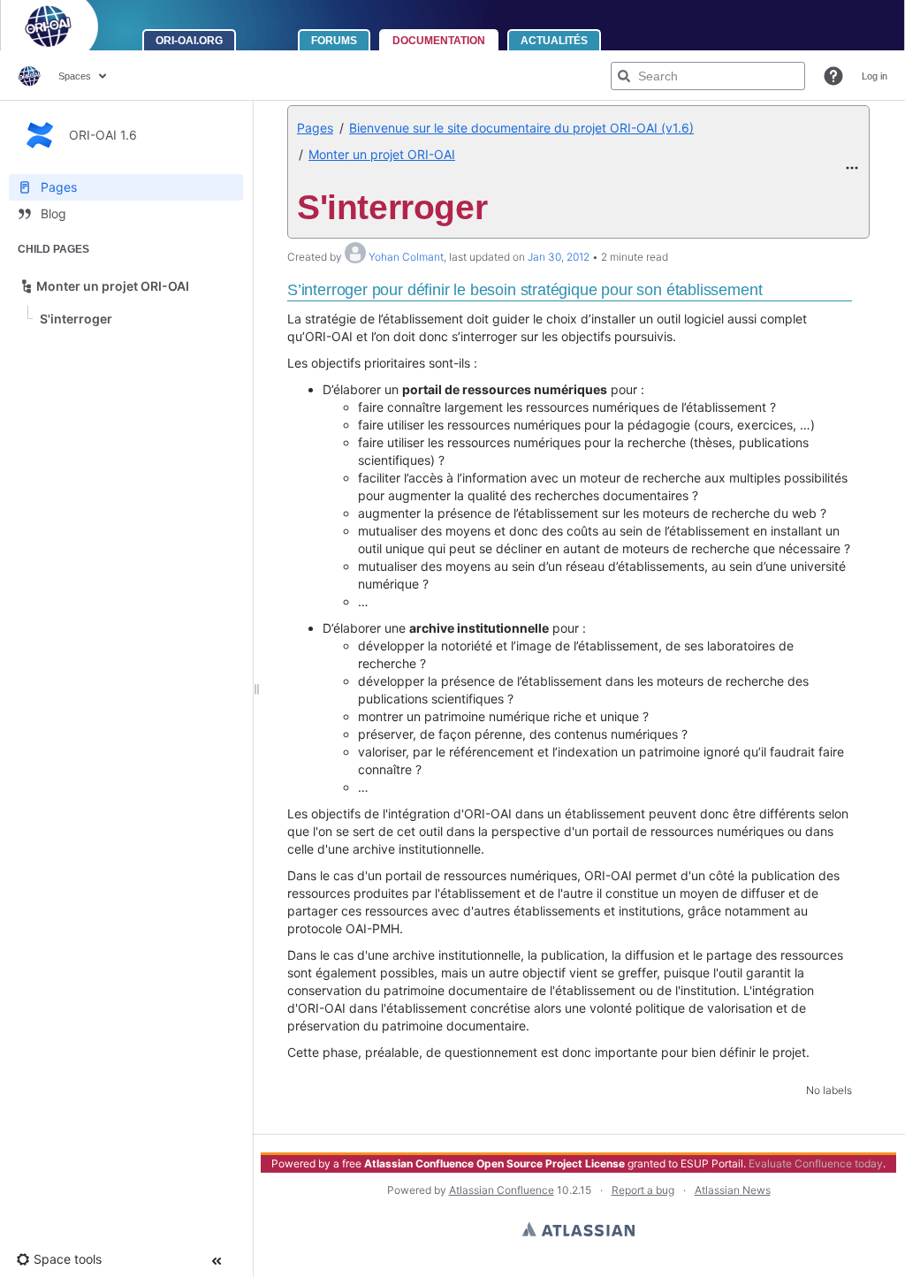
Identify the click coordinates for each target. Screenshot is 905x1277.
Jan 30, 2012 (558, 256)
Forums (334, 40)
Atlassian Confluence (501, 1190)
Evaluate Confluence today (816, 1163)
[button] (833, 76)
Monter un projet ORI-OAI (381, 154)
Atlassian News (733, 1190)
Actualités (554, 40)
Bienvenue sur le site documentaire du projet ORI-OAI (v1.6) (521, 127)
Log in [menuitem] (874, 76)
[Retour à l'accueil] (72, 25)
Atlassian (578, 1229)
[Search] (624, 76)
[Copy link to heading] (767, 291)
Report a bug (643, 1190)
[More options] (852, 168)
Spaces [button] (74, 76)
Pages (315, 127)
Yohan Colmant (406, 256)
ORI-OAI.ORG (189, 40)
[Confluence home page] (29, 76)
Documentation (438, 40)
